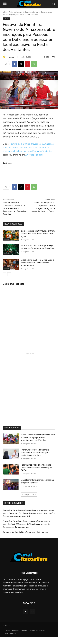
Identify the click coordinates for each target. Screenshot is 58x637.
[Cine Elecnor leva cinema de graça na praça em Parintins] (11, 484)
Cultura (12, 12)
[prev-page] (4, 274)
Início (5, 12)
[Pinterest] (27, 64)
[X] (21, 64)
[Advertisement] (29, 384)
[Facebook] (14, 64)
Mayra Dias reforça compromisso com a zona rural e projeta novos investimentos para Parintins (38, 437)
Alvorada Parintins (34, 154)
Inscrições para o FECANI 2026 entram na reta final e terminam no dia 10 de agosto (38, 233)
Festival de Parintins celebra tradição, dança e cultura (26, 521)
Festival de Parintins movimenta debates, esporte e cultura (28, 510)
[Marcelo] (4, 57)
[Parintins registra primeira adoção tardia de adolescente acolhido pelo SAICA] (11, 469)
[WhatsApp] (34, 64)
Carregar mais (28, 494)
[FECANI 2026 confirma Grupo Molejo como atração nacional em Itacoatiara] (11, 249)
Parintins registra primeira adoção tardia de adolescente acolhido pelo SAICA (36, 467)
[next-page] (9, 274)
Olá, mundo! (42, 532)
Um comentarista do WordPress (17, 532)
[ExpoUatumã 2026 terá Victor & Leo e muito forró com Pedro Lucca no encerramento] (11, 264)
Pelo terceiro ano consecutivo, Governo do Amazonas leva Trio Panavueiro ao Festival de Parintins (14, 208)
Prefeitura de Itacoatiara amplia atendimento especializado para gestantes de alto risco (35, 452)
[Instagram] (32, 611)
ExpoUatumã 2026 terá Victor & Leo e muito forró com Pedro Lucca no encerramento (37, 262)
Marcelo (12, 57)
